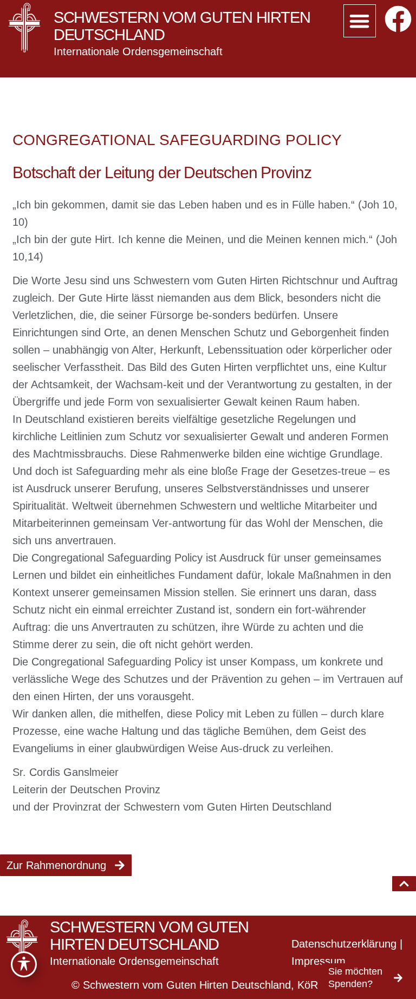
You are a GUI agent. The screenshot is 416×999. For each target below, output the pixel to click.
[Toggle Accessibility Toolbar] (24, 964)
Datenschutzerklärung (343, 944)
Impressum (318, 961)
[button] (359, 20)
